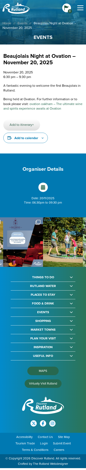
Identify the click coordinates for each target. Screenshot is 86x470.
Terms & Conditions (35, 450)
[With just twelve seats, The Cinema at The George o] (23, 242)
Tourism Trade (25, 443)
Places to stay (43, 295)
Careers (59, 450)
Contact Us (45, 437)
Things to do (43, 277)
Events (22, 23)
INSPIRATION (43, 347)
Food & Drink (43, 303)
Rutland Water (43, 286)
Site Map (64, 437)
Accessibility (24, 437)
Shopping (43, 321)
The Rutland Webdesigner (50, 463)
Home (7, 23)
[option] (23, 242)
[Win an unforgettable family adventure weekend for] (63, 242)
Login (44, 443)
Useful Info (43, 356)
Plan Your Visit (43, 338)
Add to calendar (26, 138)
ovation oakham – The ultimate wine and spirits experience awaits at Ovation (42, 106)
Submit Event (62, 443)
